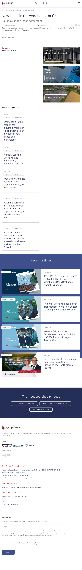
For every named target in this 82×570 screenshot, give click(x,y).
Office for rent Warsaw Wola (55, 403)
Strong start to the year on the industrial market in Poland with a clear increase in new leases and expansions (14, 130)
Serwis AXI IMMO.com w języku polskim (14, 496)
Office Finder (51, 78)
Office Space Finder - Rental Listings (14, 472)
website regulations (8, 507)
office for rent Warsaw (24, 403)
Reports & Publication (7, 299)
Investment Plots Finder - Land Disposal (15, 475)
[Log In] (46, 3)
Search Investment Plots (55, 97)
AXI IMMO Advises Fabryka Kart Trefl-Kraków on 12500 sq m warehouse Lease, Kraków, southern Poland (14, 240)
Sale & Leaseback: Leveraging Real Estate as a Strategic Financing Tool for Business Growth (60, 363)
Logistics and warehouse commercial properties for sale (20, 478)
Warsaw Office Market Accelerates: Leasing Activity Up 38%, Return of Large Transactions (59, 336)
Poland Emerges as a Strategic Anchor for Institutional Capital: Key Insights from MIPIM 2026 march (14, 210)
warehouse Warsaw (41, 409)
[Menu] (79, 3)
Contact (4, 499)
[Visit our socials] (4, 455)
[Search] (36, 3)
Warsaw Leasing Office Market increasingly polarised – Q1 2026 (14, 159)
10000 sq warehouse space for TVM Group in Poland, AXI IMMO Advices (14, 183)
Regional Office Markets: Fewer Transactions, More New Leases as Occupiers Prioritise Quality (60, 306)
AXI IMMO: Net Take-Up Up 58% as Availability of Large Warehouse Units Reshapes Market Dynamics (60, 280)
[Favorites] (39, 3)
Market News (18, 117)
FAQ (3, 501)
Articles (10, 10)
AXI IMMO (4, 10)
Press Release (6, 272)
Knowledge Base (6, 355)
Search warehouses (54, 59)
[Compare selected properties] (43, 3)
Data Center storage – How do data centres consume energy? (21, 487)
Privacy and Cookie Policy (10, 504)
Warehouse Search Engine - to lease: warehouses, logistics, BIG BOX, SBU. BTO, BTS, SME (31, 470)
